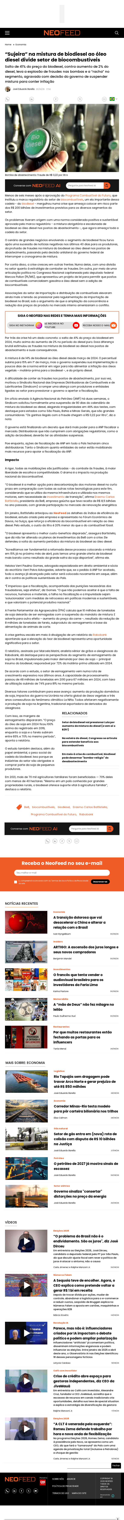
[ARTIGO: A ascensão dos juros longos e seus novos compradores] (26, 952)
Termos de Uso (58, 880)
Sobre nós (58, 1478)
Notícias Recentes (21, 903)
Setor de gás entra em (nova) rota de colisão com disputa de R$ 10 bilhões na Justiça (85, 1139)
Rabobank (100, 635)
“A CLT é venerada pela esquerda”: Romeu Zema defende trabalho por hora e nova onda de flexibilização (82, 1429)
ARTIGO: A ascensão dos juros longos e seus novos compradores (85, 950)
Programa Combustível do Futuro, (54, 814)
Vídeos (11, 1222)
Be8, (27, 807)
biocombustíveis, (43, 807)
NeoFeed (60, 513)
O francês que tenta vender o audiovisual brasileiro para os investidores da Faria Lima (78, 980)
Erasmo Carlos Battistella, (90, 807)
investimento (56, 497)
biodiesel (28, 204)
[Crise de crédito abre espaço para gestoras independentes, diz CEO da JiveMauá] (26, 1381)
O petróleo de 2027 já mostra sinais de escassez (86, 1166)
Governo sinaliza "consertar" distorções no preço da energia (80, 1194)
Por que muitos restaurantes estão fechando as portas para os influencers (82, 1037)
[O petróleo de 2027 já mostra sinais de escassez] (26, 1168)
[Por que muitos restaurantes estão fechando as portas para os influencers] (26, 1037)
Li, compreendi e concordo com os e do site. (53, 882)
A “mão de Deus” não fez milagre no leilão (83, 1007)
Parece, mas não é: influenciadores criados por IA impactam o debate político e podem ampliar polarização (85, 1333)
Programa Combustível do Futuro (88, 195)
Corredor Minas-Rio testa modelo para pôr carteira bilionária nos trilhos (86, 1109)
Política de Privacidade (77, 880)
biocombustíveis (72, 199)
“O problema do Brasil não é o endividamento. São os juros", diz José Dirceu (85, 1241)
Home (8, 44)
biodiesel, (64, 807)
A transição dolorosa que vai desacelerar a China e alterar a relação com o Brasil (79, 922)
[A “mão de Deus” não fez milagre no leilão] (26, 1009)
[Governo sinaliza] (26, 1196)
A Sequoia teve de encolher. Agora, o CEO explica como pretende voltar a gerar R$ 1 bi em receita (84, 1285)
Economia (21, 44)
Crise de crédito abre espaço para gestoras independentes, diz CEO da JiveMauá (83, 1381)
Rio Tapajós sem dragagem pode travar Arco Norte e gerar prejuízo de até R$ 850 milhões (85, 1081)
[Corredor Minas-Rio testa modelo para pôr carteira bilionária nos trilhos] (26, 1111)
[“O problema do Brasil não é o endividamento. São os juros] (26, 1241)
